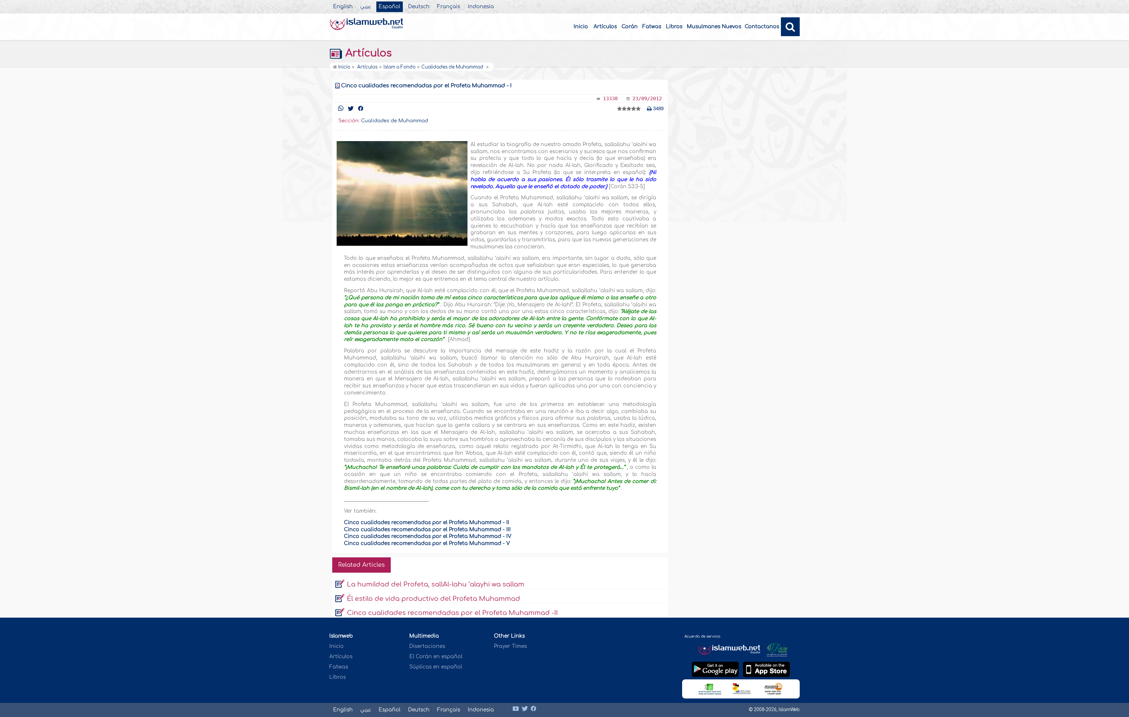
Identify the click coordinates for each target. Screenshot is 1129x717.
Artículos (605, 26)
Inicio (581, 26)
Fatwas (651, 26)
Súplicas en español (435, 667)
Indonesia (481, 6)
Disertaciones (427, 646)
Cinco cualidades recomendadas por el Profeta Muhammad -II (452, 612)
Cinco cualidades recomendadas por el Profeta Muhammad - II (426, 522)
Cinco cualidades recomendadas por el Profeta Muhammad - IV (427, 536)
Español (389, 6)
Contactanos (762, 26)
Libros (674, 26)
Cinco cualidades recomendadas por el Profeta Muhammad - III (427, 529)
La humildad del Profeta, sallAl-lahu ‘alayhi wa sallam (435, 584)
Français (448, 6)
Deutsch (419, 6)
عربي (365, 6)
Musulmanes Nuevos (714, 26)
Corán (630, 26)
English (343, 6)
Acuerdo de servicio (702, 636)
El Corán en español (435, 656)
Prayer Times (510, 646)
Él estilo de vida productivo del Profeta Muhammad (433, 598)
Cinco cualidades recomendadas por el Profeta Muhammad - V (427, 543)
